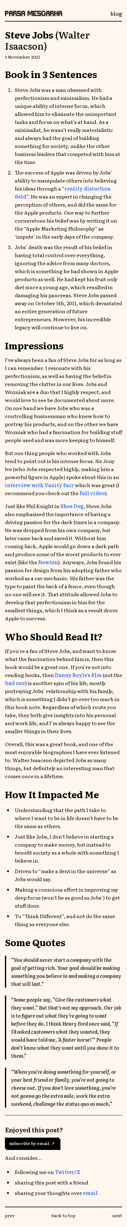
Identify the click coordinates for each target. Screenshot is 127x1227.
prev (10, 1215)
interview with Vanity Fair (39, 485)
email (90, 1192)
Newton (48, 562)
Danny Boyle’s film (78, 675)
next (117, 1215)
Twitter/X (67, 1172)
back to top (63, 1215)
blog (116, 13)
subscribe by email (32, 1143)
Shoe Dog (72, 506)
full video (92, 493)
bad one (15, 683)
